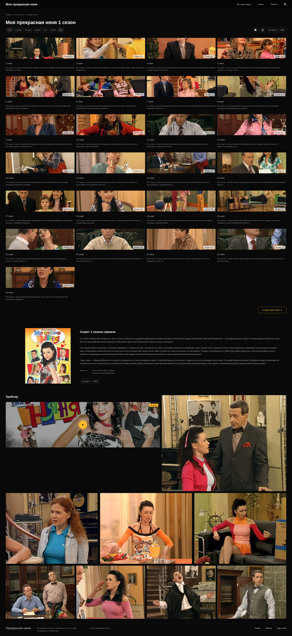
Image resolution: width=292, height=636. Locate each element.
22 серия (80, 254)
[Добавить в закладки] (255, 30)
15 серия (150, 178)
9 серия (9, 140)
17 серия (9, 216)
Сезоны (261, 4)
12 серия (221, 140)
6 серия (79, 102)
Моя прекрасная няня (21, 4)
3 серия (150, 63)
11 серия (150, 140)
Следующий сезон (271, 310)
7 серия (150, 102)
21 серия (9, 254)
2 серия (79, 63)
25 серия (9, 293)
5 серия (9, 102)
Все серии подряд (244, 4)
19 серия (150, 216)
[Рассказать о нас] (262, 30)
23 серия (150, 254)
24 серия (221, 254)
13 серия (9, 178)
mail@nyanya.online (102, 628)
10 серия (80, 140)
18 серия (80, 216)
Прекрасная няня (18, 628)
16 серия (221, 178)
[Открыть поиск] (285, 4)
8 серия (220, 102)
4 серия (220, 63)
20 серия (221, 216)
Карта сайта (281, 628)
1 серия (9, 63)
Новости (274, 4)
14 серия (80, 178)
